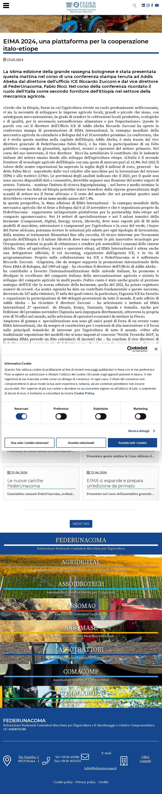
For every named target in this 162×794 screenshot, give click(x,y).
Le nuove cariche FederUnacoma (25, 483)
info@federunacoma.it (100, 768)
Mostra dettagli (139, 430)
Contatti (145, 761)
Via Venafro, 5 (28, 757)
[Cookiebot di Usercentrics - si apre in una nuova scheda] (130, 349)
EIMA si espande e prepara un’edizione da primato (115, 483)
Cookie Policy (84, 393)
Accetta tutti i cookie (132, 442)
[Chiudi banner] (156, 349)
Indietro (81, 524)
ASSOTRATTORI (81, 650)
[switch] (61, 416)
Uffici (145, 757)
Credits (103, 782)
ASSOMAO (81, 606)
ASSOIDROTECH (81, 584)
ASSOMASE (81, 628)
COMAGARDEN (81, 694)
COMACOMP (81, 672)
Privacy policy (85, 782)
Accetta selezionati (81, 442)
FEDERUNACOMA (81, 540)
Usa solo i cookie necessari (29, 442)
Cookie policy (63, 782)
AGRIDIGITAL (81, 562)
